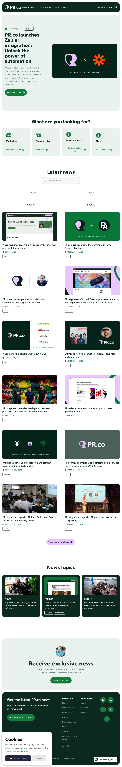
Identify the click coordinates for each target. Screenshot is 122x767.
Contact (64, 7)
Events (56, 7)
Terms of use (68, 758)
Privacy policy (54, 758)
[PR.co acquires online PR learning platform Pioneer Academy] (92, 226)
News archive (68, 708)
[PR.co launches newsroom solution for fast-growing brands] (92, 389)
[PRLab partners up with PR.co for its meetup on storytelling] (92, 498)
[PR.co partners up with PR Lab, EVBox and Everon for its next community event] (29, 498)
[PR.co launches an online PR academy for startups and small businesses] (29, 226)
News (24, 7)
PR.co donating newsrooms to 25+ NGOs (24, 353)
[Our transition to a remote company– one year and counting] (92, 335)
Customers (59, 613)
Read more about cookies (16, 751)
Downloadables (45, 7)
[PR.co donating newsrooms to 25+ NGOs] (29, 335)
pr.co (64, 746)
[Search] (44, 180)
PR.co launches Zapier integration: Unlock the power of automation (22, 48)
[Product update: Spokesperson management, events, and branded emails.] (29, 444)
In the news (67, 712)
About (33, 7)
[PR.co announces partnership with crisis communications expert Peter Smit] (29, 280)
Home (65, 703)
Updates (29, 29)
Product (69, 311)
